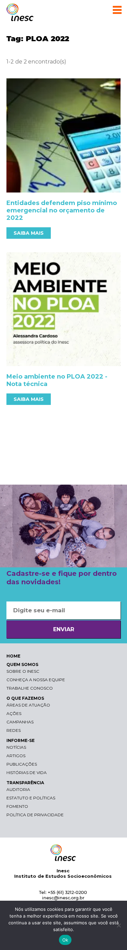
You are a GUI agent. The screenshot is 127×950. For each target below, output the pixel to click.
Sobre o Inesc (22, 671)
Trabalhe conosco (29, 688)
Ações (13, 713)
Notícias (16, 747)
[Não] (118, 925)
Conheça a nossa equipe (35, 679)
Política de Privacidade (35, 814)
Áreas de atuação (28, 705)
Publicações (21, 764)
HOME (13, 656)
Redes (13, 730)
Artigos (15, 755)
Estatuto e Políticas (30, 797)
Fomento (17, 806)
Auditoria (18, 789)
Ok (65, 940)
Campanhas (20, 721)
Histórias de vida (26, 772)
